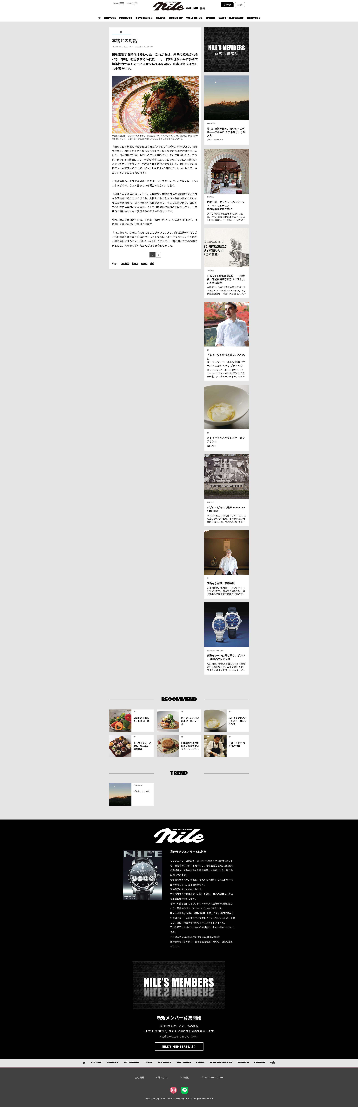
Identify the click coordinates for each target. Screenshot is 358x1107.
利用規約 (184, 1077)
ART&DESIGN (144, 18)
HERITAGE (253, 18)
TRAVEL (160, 18)
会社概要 (139, 1077)
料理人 (135, 263)
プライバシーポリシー (212, 1077)
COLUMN (192, 8)
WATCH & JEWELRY (231, 18)
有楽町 (144, 263)
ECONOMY (176, 18)
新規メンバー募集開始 (179, 1017)
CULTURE (110, 18)
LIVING (210, 18)
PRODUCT (125, 18)
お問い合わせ (162, 1077)
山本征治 (125, 263)
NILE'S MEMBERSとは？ (179, 1046)
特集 (202, 8)
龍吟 (152, 263)
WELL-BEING (194, 18)
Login (239, 5)
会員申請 (227, 5)
